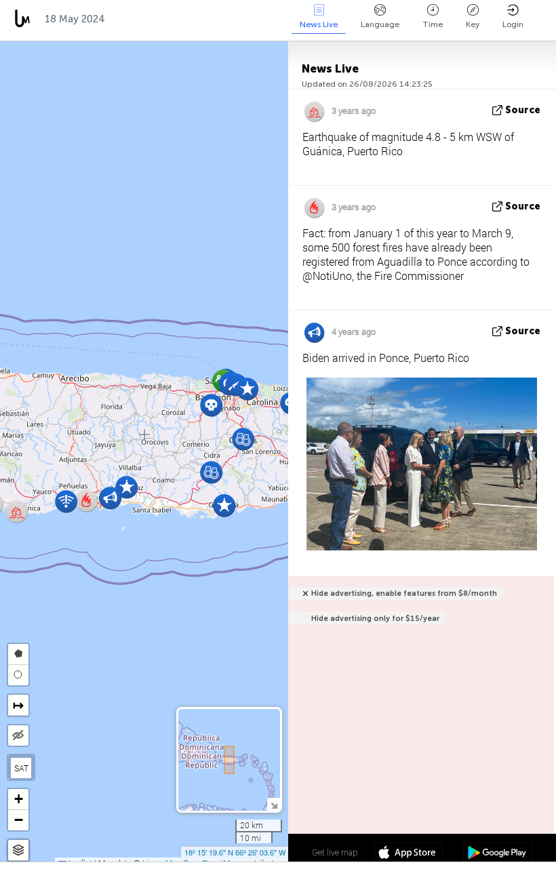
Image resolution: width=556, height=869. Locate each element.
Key (472, 24)
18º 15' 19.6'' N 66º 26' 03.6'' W (234, 852)
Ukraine (221, 19)
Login (512, 24)
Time (432, 24)
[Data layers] (18, 850)
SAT (21, 768)
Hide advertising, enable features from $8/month (404, 593)
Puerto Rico (149, 19)
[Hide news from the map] (18, 735)
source (522, 110)
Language (380, 24)
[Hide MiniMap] (273, 804)
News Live (319, 24)
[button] (247, 389)
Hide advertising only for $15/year (375, 618)
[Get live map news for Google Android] (497, 854)
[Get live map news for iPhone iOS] (408, 854)
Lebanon (283, 19)
